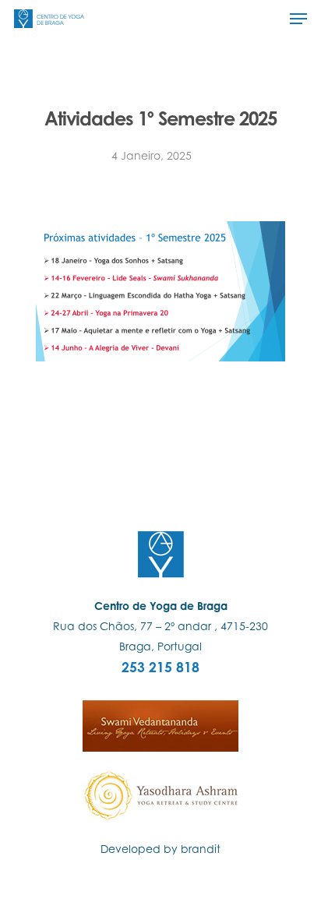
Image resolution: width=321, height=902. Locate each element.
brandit (200, 848)
